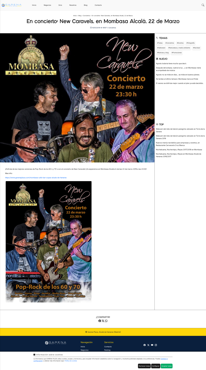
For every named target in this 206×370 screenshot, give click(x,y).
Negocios (47, 5)
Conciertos (112, 28)
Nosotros (72, 5)
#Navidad (196, 48)
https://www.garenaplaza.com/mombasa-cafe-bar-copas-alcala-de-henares (36, 178)
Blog (85, 5)
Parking (107, 350)
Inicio (34, 5)
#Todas (159, 43)
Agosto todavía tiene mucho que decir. (171, 63)
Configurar (155, 366)
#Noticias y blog (163, 52)
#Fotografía (190, 43)
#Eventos (180, 43)
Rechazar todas (144, 366)
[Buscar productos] (203, 5)
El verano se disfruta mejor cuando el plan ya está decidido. (179, 83)
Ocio (60, 5)
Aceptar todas (167, 366)
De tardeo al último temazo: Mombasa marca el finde (177, 79)
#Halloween (161, 48)
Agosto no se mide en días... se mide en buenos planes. (178, 75)
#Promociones (177, 52)
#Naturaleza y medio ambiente (179, 48)
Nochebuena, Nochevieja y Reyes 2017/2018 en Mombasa (179, 149)
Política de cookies (71, 361)
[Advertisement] (180, 103)
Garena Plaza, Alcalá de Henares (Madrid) (104, 332)
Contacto (98, 5)
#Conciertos (169, 43)
